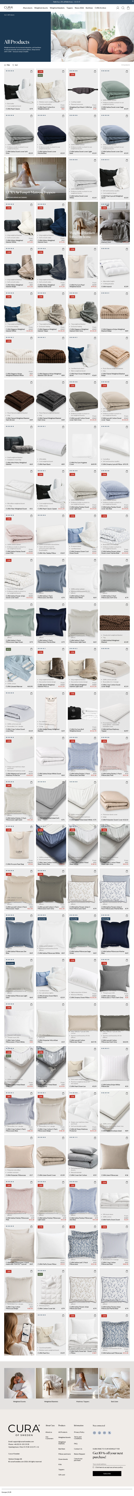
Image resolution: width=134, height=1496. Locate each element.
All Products (62, 1432)
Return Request (79, 1454)
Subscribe (107, 1473)
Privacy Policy (79, 1432)
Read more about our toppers (16, 197)
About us (49, 1432)
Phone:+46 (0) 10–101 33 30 (18, 1444)
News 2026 (79, 8)
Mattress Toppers (82, 1401)
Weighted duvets (41, 8)
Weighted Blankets (51, 1401)
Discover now (74, 242)
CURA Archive (100, 8)
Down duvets (63, 1459)
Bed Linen (114, 1401)
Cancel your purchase (78, 1459)
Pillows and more (64, 1454)
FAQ (75, 1443)
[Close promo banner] (133, 1)
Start (5, 15)
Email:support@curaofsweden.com (21, 1441)
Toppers (69, 8)
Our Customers (49, 1437)
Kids (60, 1464)
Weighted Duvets (19, 1401)
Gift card (61, 1475)
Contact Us (78, 1449)
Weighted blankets (57, 8)
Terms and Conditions (78, 1437)
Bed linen (89, 8)
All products (27, 8)
